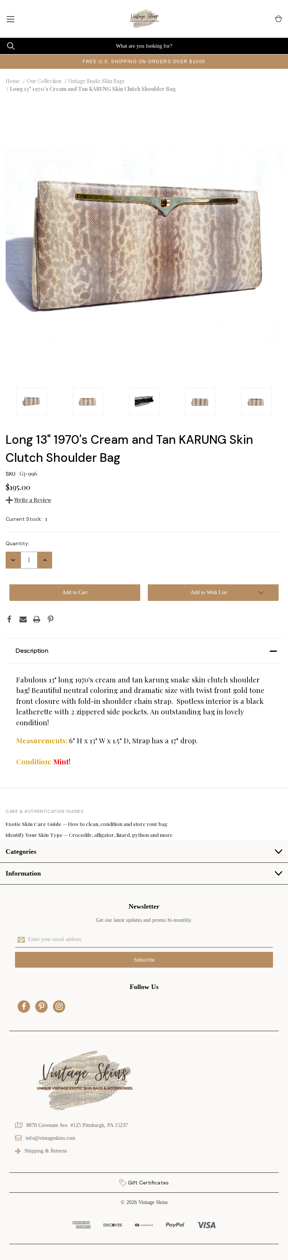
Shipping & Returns (45, 1151)
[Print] (36, 619)
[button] (144, 651)
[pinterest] (41, 1006)
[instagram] (59, 1006)
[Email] (23, 619)
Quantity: (17, 543)
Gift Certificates (147, 1182)
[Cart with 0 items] (278, 19)
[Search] (7, 46)
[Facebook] (9, 619)
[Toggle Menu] (10, 19)
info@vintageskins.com (50, 1138)
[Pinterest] (50, 619)
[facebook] (24, 1006)
